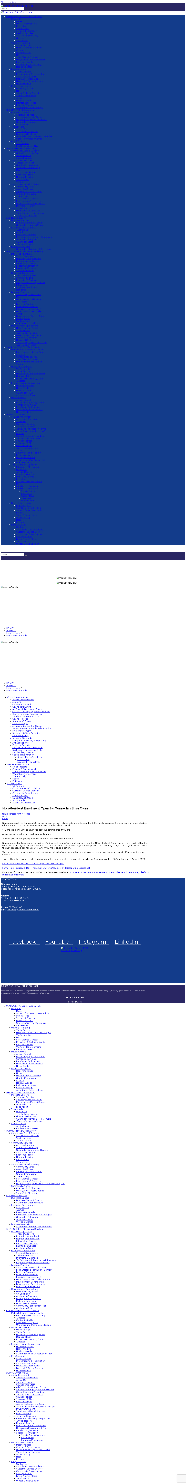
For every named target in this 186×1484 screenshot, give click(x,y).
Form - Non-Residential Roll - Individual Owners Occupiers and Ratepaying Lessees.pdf (46, 868)
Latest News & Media (16, 635)
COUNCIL (11, 630)
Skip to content (9, 2)
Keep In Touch (13, 633)
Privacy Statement (75, 997)
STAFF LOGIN (75, 1002)
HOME (9, 628)
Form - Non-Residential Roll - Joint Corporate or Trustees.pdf (33, 863)
